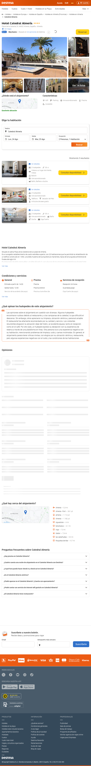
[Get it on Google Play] (10, 687)
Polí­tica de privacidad (39, 732)
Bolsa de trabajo (66, 729)
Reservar (82, 32)
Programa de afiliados (68, 732)
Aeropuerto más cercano (46, 640)
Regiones (5, 749)
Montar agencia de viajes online (71, 735)
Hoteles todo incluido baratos (12, 729)
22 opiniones (31, 32)
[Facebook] (10, 675)
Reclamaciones (36, 743)
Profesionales (66, 717)
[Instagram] (25, 675)
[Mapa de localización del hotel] (19, 104)
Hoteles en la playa (9, 726)
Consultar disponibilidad (71, 172)
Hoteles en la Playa (44, 9)
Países (4, 746)
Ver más (5, 266)
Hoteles (5, 9)
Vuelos (14, 9)
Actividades (60, 9)
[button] (66, 3)
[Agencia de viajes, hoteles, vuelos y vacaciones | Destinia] (8, 3)
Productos (6, 717)
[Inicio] (2, 14)
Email (4, 640)
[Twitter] (3, 675)
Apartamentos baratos (10, 732)
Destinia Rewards (37, 740)
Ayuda (33, 737)
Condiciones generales (39, 726)
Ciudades (5, 752)
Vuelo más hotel (8, 740)
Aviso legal (35, 729)
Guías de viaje (36, 746)
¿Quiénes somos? (37, 723)
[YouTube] (17, 675)
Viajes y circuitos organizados (13, 743)
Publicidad (64, 723)
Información (36, 717)
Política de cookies (37, 735)
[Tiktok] (32, 675)
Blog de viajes (36, 749)
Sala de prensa (65, 726)
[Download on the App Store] (27, 687)
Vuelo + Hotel (26, 9)
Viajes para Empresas (68, 737)
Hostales (5, 735)
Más (84, 9)
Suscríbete (81, 644)
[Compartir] (48, 32)
